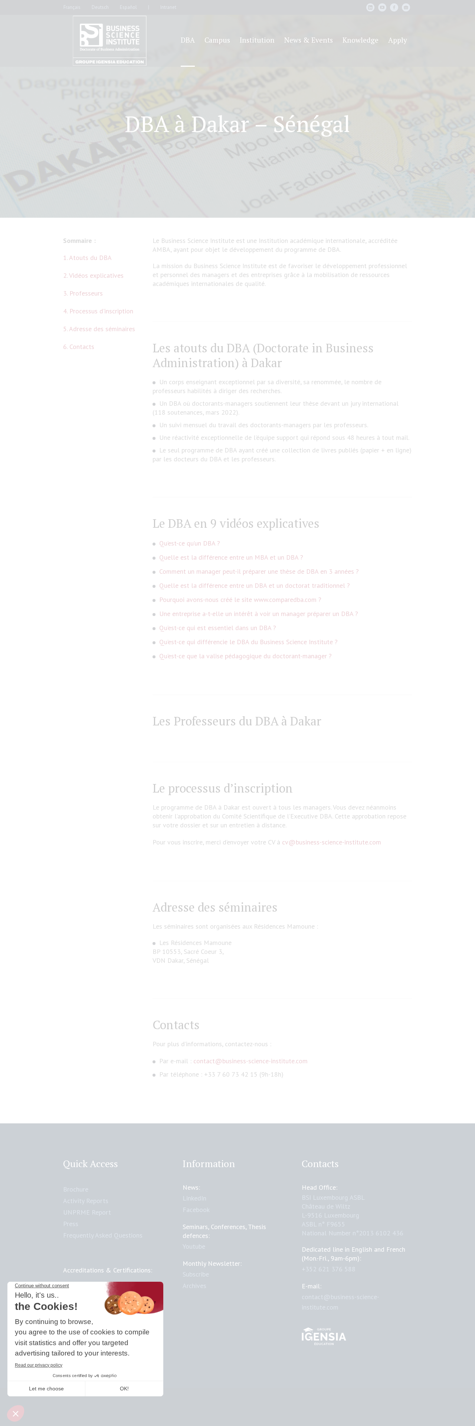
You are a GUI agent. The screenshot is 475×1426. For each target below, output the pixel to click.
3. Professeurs (83, 293)
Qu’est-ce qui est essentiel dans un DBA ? (217, 627)
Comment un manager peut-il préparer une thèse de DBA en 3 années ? (259, 571)
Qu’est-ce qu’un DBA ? (189, 543)
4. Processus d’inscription (98, 311)
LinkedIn (194, 1198)
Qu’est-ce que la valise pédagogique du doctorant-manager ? (245, 656)
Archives (194, 1285)
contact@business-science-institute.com (250, 1061)
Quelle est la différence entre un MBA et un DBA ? (231, 557)
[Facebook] (394, 7)
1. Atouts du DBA (87, 257)
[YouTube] (382, 7)
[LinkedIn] (370, 7)
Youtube (194, 1246)
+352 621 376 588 (329, 1269)
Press (70, 1223)
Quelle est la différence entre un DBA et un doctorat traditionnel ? (254, 585)
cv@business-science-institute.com (331, 842)
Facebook (196, 1209)
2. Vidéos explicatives (93, 275)
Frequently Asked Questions (102, 1235)
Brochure (75, 1189)
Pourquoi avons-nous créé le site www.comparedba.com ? (240, 599)
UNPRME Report (87, 1212)
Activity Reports (85, 1200)
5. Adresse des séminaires (99, 329)
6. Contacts (78, 346)
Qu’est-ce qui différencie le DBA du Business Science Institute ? (248, 642)
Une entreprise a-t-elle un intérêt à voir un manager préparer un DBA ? (258, 613)
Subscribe (196, 1274)
